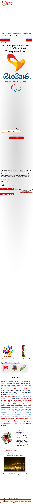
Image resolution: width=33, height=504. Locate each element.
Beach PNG (27, 383)
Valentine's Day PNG (11, 423)
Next (29, 40)
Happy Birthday (21, 404)
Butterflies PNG (6, 387)
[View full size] (16, 92)
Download (6, 179)
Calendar (19, 387)
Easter (16, 394)
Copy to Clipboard (7, 188)
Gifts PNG (21, 400)
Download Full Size (16, 138)
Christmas (9, 390)
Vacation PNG (21, 422)
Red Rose (22, 412)
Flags (13, 396)
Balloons (3, 383)
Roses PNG (14, 416)
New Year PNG (26, 411)
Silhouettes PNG (5, 420)
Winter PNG (21, 423)
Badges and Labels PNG (16, 381)
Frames (19, 398)
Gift (30, 398)
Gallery (3, 33)
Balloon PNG (27, 381)
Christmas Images (10, 392)
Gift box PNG (5, 400)
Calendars (4, 389)
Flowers (28, 396)
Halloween (28, 400)
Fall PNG (8, 396)
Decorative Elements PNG (24, 358)
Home (2, 501)
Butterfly (14, 387)
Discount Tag (10, 394)
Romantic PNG (18, 414)
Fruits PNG (25, 398)
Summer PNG (22, 420)
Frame (13, 398)
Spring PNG (14, 420)
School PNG (14, 418)
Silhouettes (28, 418)
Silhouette (21, 418)
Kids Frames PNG (7, 411)
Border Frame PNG (17, 385)
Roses (7, 416)
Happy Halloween (6, 407)
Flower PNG (20, 396)
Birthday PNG (5, 385)
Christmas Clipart (23, 390)
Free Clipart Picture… (15, 33)
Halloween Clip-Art (6, 402)
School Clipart (5, 418)
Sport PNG (28, 33)
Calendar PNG (27, 387)
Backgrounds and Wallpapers (23, 501)
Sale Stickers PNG (25, 416)
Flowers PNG (5, 398)
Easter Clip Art (23, 394)
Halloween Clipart (19, 402)
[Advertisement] (16, 18)
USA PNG (13, 422)
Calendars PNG (12, 389)
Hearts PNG (28, 409)
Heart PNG (21, 409)
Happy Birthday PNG (8, 358)
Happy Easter (27, 405)
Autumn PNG (5, 381)
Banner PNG (19, 383)
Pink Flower (15, 412)
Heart (16, 409)
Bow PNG (28, 385)
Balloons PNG (11, 383)
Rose (25, 414)
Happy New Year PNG (19, 407)
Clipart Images (9, 501)
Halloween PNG (11, 404)
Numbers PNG (6, 413)
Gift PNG (14, 400)
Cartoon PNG (21, 389)
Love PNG (16, 411)
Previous (5, 40)
